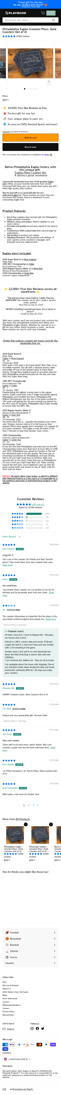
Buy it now (30, 146)
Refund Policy (8, 1015)
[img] (9, 544)
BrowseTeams (51, 13)
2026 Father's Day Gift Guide (15, 992)
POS (4, 1089)
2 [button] (28, 805)
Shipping (6, 132)
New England (30, 259)
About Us (7, 988)
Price (5, 96)
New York (38, 268)
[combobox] (30, 20)
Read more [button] (8, 565)
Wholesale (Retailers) (11, 1005)
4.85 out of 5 (38, 504)
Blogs (5, 995)
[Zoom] (49, 81)
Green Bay (28, 273)
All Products (23, 819)
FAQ (4, 982)
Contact (6, 1002)
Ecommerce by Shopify (23, 1089)
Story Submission (10, 998)
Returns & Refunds (11, 985)
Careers (6, 1008)
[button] (9, 36)
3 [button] (33, 805)
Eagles (51, 181)
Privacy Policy (9, 1011)
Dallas (31, 264)
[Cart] (42, 13)
